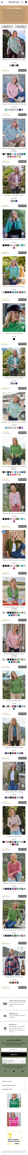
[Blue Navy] (16, 201)
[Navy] (13, 65)
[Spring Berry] (15, 753)
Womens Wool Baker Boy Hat (14, 333)
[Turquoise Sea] (15, 154)
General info (7, 1089)
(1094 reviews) (6, 300)
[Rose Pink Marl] (6, 706)
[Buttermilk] (17, 157)
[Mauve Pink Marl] (15, 157)
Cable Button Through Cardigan (14, 195)
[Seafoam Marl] (14, 201)
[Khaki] (17, 245)
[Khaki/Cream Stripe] (22, 613)
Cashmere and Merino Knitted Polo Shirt (14, 104)
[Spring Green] (22, 292)
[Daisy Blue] (13, 292)
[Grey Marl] (3, 292)
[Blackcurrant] (22, 753)
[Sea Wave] (15, 292)
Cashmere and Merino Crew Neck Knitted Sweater (14, 149)
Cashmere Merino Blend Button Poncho (14, 59)
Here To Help (7, 1081)
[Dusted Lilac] (17, 110)
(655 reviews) (5, 206)
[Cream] (15, 110)
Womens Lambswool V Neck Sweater (14, 286)
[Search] (22, 2)
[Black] (17, 65)
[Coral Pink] (13, 157)
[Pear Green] (10, 157)
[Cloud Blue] (20, 154)
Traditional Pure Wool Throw (14, 976)
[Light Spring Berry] (20, 292)
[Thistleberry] (17, 982)
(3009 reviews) (6, 253)
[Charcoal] (10, 292)
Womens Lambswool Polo (14, 836)
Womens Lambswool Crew (14, 700)
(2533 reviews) (6, 620)
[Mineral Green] (17, 292)
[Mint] (17, 842)
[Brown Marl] (10, 842)
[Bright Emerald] (24, 154)
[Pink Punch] (15, 982)
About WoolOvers (9, 1085)
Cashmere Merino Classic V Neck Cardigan (14, 607)
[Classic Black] (3, 154)
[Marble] (10, 65)
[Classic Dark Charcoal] (10, 154)
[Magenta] (14, 248)
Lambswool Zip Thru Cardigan (14, 747)
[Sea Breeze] (6, 110)
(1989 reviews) (6, 758)
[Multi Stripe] (20, 245)
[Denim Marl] (22, 154)
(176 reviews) (5, 988)
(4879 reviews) (6, 162)
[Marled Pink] (13, 842)
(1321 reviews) (6, 115)
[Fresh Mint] (15, 65)
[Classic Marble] (6, 154)
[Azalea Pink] (13, 706)
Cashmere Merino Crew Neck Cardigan (14, 239)
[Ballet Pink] (13, 110)
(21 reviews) (5, 344)
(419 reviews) (5, 70)
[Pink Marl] (6, 842)
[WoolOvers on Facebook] (5, 1071)
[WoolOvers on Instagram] (22, 1071)
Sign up (14, 1055)
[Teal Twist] (14, 709)
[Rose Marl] (12, 201)
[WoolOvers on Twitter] (14, 1071)
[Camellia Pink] (8, 157)
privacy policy (19, 1067)
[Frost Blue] (24, 292)
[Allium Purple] (22, 110)
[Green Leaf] (17, 844)
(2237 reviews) (6, 849)
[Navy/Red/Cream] (13, 982)
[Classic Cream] (13, 154)
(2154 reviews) (6, 714)
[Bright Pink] (15, 844)
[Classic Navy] (8, 154)
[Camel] (20, 157)
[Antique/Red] (10, 982)
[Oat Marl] (20, 753)
